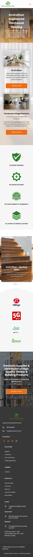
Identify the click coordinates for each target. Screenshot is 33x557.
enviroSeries (8, 495)
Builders (7, 451)
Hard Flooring (9, 483)
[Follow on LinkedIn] (8, 441)
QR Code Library (10, 457)
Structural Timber (10, 492)
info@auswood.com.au (14, 431)
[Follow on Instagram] (12, 441)
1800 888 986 (10, 427)
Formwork (8, 486)
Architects (8, 454)
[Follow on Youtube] (16, 441)
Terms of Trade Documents (21, 553)
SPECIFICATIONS (16, 86)
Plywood (7, 489)
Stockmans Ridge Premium (16, 113)
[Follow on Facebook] (4, 441)
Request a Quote (16, 391)
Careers (7, 472)
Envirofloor (16, 70)
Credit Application (10, 460)
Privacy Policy (8, 553)
